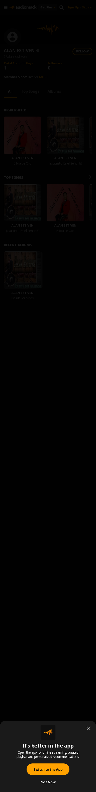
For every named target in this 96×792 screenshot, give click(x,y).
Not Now (48, 782)
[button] (48, 396)
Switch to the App (48, 769)
